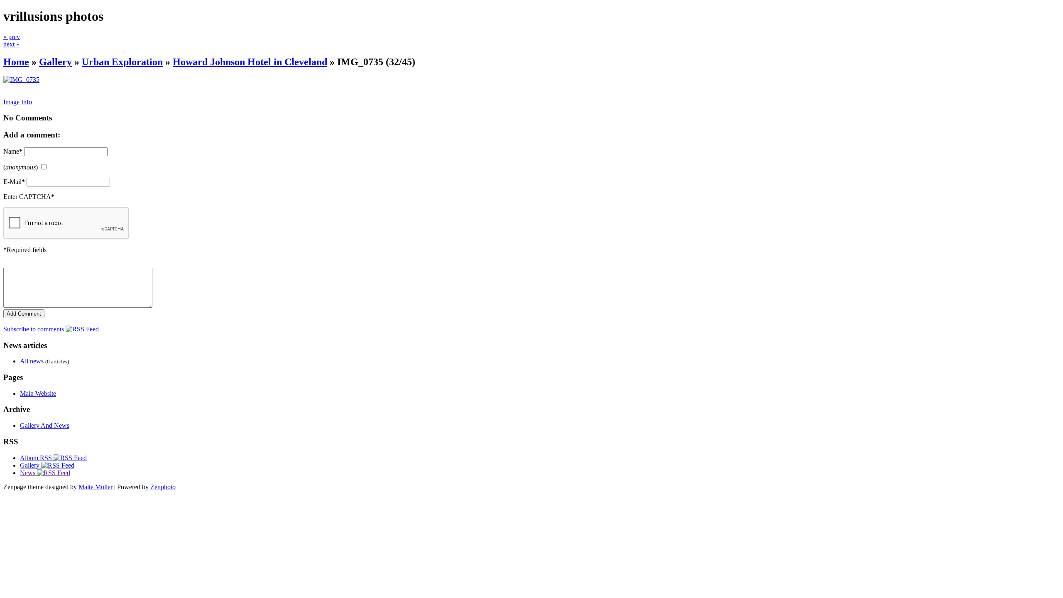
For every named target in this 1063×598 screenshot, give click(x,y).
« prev (11, 36)
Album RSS (37, 457)
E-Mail (14, 181)
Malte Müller (95, 486)
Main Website (38, 393)
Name (12, 151)
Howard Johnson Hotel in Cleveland (250, 61)
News (28, 472)
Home (16, 61)
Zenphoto (163, 486)
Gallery (55, 61)
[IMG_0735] (21, 79)
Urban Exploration (122, 61)
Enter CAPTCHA (28, 196)
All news (32, 361)
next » (11, 44)
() (20, 167)
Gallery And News (44, 425)
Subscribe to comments (34, 329)
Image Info (17, 101)
